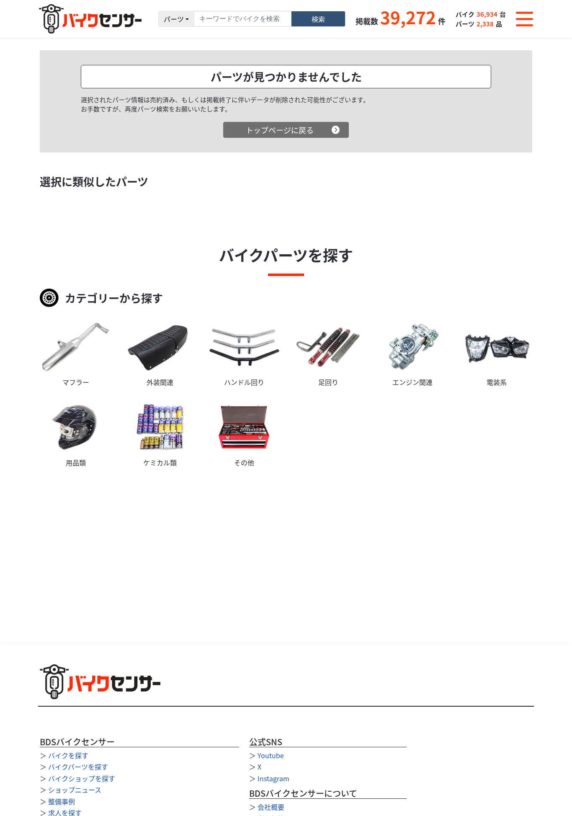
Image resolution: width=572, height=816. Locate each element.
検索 (318, 19)
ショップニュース (74, 790)
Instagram (273, 778)
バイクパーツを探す (78, 767)
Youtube (271, 755)
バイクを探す (68, 755)
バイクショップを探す (81, 778)
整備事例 (61, 801)
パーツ (174, 19)
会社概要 (271, 807)
